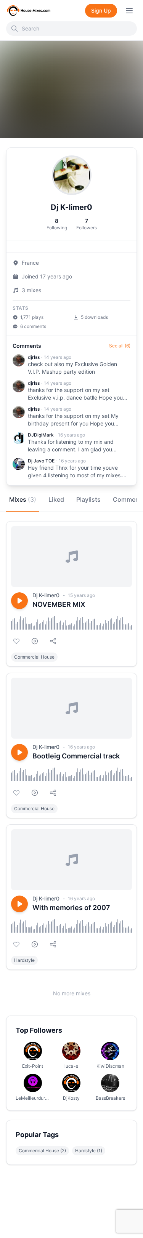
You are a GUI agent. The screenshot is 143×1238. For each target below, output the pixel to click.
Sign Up (101, 10)
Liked (56, 499)
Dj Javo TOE (41, 461)
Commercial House (34, 657)
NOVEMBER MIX (58, 604)
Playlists (88, 499)
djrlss (34, 357)
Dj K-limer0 (45, 595)
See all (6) (119, 346)
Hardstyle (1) (88, 1150)
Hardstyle (24, 960)
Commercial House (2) (42, 1150)
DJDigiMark (41, 435)
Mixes (22, 499)
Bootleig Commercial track (76, 756)
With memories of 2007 (71, 908)
